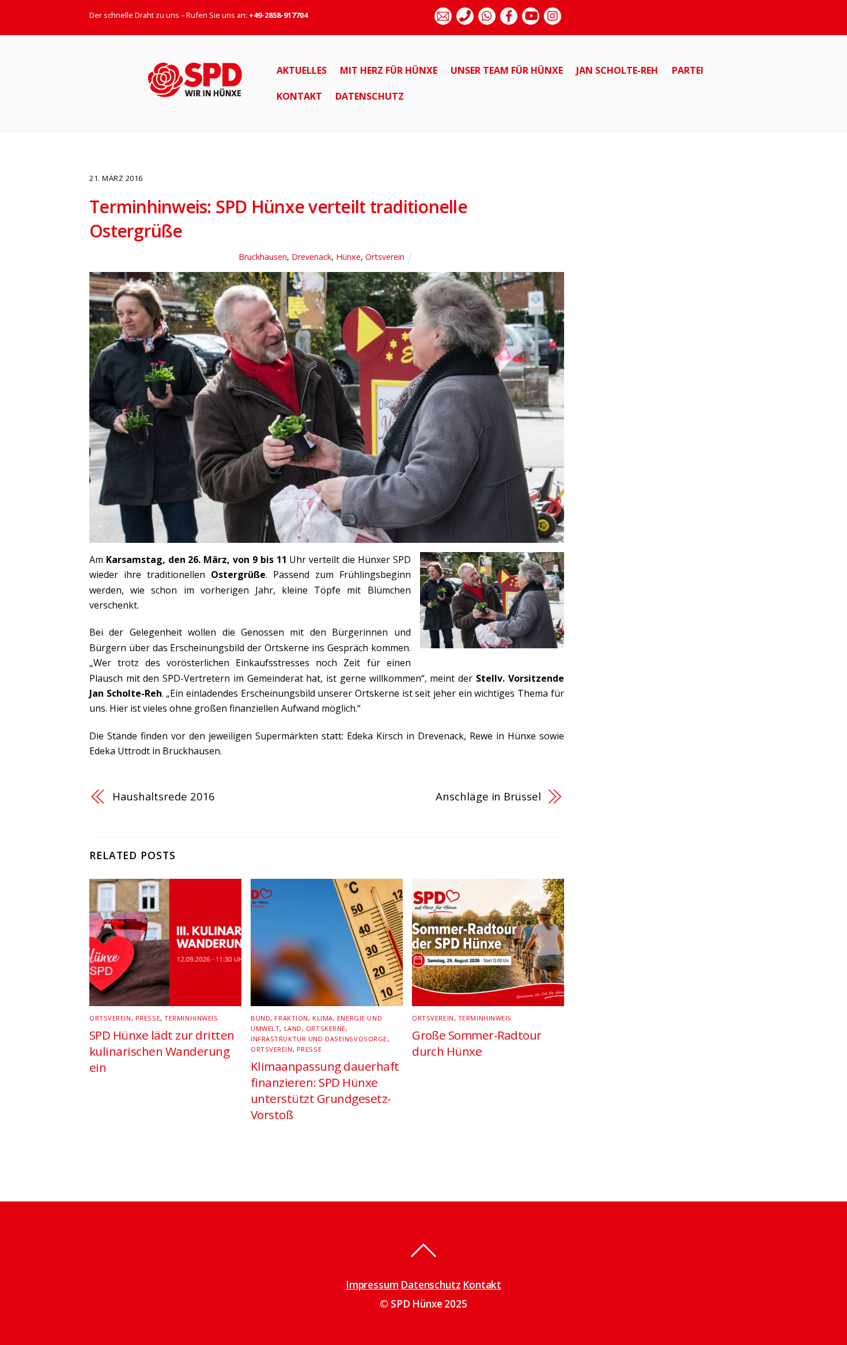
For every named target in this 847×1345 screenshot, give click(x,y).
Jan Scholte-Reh (617, 70)
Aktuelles (302, 70)
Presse (147, 1018)
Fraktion (291, 1018)
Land (293, 1028)
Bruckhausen (263, 256)
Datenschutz (369, 96)
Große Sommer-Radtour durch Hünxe (477, 1043)
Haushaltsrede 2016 (163, 796)
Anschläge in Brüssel (488, 796)
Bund (260, 1018)
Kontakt (299, 96)
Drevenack (311, 256)
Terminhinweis (191, 1018)
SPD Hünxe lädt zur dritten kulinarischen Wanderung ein (161, 1051)
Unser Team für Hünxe (507, 70)
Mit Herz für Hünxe (388, 70)
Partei (688, 70)
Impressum (372, 1284)
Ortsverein (384, 256)
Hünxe (348, 256)
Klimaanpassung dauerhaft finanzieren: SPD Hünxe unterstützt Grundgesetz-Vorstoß (325, 1090)
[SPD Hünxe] (203, 103)
